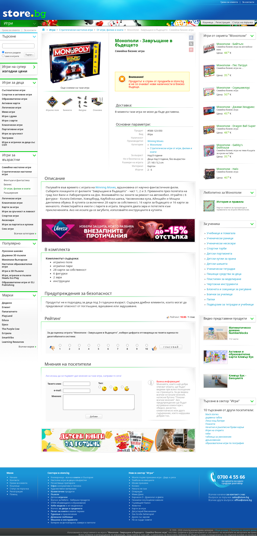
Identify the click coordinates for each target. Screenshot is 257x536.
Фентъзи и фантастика (17, 180)
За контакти (248, 2)
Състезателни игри (13, 90)
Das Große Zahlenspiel (143, 514)
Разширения (11, 192)
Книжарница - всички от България (72, 477)
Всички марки (26, 346)
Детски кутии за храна (221, 258)
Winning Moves (155, 141)
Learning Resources (13, 342)
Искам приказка (140, 483)
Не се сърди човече (142, 519)
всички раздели (13, 52)
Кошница (14, 485)
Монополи (156, 144)
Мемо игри (8, 111)
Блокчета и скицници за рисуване (229, 289)
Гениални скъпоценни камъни (147, 499)
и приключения (64, 514)
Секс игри (8, 228)
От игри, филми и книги (110, 29)
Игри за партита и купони (17, 224)
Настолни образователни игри (17, 265)
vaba (208, 433)
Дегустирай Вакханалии (144, 511)
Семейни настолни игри (16, 167)
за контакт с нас (235, 494)
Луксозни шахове (12, 251)
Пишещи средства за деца (224, 274)
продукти (63, 491)
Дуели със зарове (141, 516)
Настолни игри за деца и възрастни (69, 480)
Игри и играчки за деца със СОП (18, 143)
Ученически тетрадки (221, 269)
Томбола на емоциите (143, 480)
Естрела (6, 333)
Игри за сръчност (12, 133)
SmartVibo (8, 337)
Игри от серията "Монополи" (225, 36)
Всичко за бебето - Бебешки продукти (70, 499)
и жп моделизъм (67, 505)
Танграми (7, 138)
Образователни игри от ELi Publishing (18, 284)
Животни (136, 505)
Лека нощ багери (215, 420)
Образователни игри (14, 98)
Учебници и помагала (221, 233)
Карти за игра (10, 207)
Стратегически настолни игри (76, 29)
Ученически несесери (221, 243)
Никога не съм (139, 488)
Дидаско (7, 302)
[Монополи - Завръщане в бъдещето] (75, 62)
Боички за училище (220, 294)
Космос (135, 485)
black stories (212, 414)
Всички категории (24, 233)
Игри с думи (9, 116)
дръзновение (213, 440)
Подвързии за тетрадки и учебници (230, 304)
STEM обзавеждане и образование (68, 502)
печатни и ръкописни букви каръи (224, 427)
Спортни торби (217, 248)
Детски (59, 497)
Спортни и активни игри (17, 94)
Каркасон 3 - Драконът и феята (147, 497)
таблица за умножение (218, 436)
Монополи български (14, 259)
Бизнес (8, 184)
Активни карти (11, 103)
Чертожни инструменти (222, 284)
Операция (137, 491)
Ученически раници (220, 238)
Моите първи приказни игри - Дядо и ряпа (154, 477)
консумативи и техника (66, 485)
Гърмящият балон (141, 502)
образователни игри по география (224, 443)
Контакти (14, 480)
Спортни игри (10, 215)
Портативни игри (12, 129)
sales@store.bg (240, 497)
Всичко (66, 508)
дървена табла (213, 417)
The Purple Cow (10, 328)
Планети (210, 424)
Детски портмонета (219, 253)
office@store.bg (243, 500)
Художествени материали (63, 488)
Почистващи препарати (63, 483)
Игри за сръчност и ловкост (18, 211)
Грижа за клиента (229, 2)
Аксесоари (8, 220)
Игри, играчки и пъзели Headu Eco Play (16, 277)
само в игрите (12, 56)
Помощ (13, 494)
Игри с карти (9, 120)
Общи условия (221, 530)
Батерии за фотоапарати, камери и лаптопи (73, 522)
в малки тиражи (67, 511)
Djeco (5, 324)
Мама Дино (138, 494)
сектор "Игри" (229, 401)
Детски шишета (217, 263)
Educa (5, 320)
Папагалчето (9, 311)
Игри (8, 23)
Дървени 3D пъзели (14, 255)
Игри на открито (214, 430)
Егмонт (6, 307)
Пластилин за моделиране (224, 279)
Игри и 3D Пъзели (13, 271)
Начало (13, 477)
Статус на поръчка (19, 488)
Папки (211, 299)
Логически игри (11, 107)
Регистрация (16, 491)
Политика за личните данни (243, 530)
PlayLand (7, 315)
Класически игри (12, 125)
